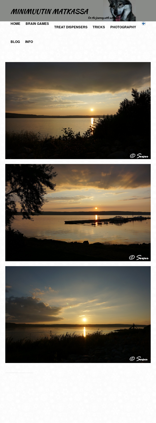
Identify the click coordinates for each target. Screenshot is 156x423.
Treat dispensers (71, 27)
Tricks (99, 27)
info (29, 41)
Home (15, 23)
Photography (123, 27)
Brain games (37, 23)
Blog (15, 41)
